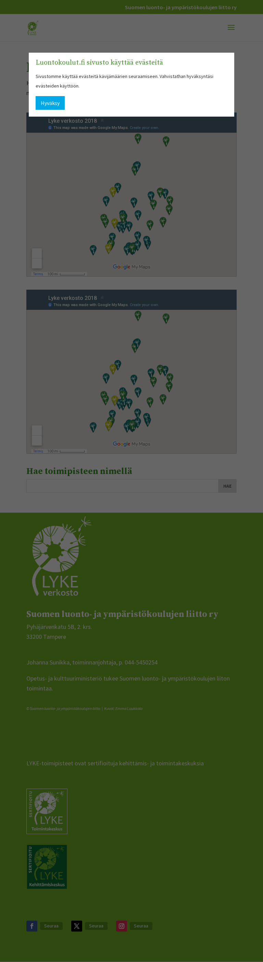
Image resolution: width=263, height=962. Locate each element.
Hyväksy (50, 103)
